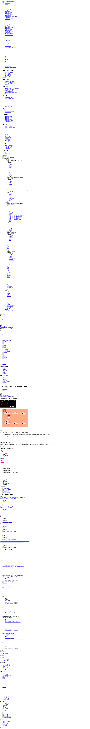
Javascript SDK (9, 75)
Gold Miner (2, 533)
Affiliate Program (5, 683)
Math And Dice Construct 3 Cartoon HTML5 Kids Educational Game (11, 542)
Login (6, 155)
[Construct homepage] (8, 1)
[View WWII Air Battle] (6, 515)
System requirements (12, 47)
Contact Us (6, 309)
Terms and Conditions (6, 381)
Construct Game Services (17, 190)
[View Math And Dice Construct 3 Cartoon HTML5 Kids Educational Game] (14, 541)
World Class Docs (11, 89)
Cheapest (4, 371)
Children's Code (5, 723)
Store (3, 122)
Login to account (10, 310)
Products (3, 2)
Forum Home (10, 97)
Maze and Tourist (5, 608)
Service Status (4, 725)
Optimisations (12, 56)
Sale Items (8, 153)
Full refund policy (3, 446)
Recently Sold (4, 372)
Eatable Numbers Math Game (7, 625)
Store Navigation (10, 327)
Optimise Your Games (17, 219)
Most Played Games (12, 104)
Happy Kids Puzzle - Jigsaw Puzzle (6, 507)
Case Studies (4, 669)
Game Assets (4, 694)
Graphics (9, 136)
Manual (9, 46)
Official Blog (11, 111)
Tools (8, 141)
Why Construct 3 (5, 673)
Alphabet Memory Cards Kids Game (8, 643)
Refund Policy (4, 380)
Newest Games (9, 103)
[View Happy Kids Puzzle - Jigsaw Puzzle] (9, 506)
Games (8, 135)
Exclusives (8, 148)
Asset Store (7, 271)
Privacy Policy (4, 722)
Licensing (4, 382)
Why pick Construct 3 (11, 81)
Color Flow (2, 524)
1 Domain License (5, 466)
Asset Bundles (10, 152)
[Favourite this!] (5, 396)
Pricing (3, 666)
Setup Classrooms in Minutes (14, 88)
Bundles (3, 363)
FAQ (8, 84)
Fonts (8, 134)
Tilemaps (8, 140)
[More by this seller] (1, 393)
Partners (3, 677)
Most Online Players (11, 105)
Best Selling (10, 146)
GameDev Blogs (5, 697)
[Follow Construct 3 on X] (7, 118)
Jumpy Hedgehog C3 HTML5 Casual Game (9, 576)
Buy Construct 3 (9, 126)
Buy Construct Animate (11, 127)
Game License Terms (5, 476)
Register (3, 155)
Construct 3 (14, 160)
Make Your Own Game (6, 665)
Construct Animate (15, 177)
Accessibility (4, 724)
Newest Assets (10, 145)
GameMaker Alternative (6, 664)
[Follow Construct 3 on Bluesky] (8, 119)
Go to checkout (2, 326)
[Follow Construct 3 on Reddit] (8, 116)
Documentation (5, 667)
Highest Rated (10, 147)
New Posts (9, 112)
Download (11, 72)
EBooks (8, 133)
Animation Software (5, 660)
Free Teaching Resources (6, 675)
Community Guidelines (6, 699)
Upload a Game (10, 106)
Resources (4, 41)
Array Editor (4, 583)
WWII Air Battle (3, 516)
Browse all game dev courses (12, 61)
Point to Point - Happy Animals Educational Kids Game (11, 561)
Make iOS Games (17, 218)
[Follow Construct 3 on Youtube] (8, 117)
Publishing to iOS (10, 55)
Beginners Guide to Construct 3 (19, 215)
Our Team (4, 688)
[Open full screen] (15, 427)
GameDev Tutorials (5, 696)
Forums (6, 281)
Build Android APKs (11, 54)
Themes (9, 139)
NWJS (10, 73)
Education (4, 77)
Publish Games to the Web (18, 216)
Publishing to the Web (13, 53)
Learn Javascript (5, 676)
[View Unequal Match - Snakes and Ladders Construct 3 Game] (12, 497)
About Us (4, 687)
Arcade (6, 290)
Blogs (6, 302)
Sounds (11, 137)
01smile (4, 394)
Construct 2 (11, 232)
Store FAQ (4, 379)
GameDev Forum (5, 695)
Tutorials (8, 68)
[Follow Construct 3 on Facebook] (9, 120)
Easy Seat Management (6, 674)
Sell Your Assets (5, 377)
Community (4, 93)
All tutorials (9, 57)
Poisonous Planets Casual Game (7, 617)
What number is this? (5, 634)
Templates (9, 138)
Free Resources (11, 82)
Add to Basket (2, 474)
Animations (10, 132)
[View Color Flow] (5, 523)
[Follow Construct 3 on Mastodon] (9, 121)
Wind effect (4, 597)
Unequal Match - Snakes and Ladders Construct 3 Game (9, 498)
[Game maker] (8, 157)
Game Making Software (6, 659)
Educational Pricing (10, 90)
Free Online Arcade (5, 698)
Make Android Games (17, 217)
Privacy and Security (11, 83)
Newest (3, 368)
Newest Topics (11, 98)
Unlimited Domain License (6, 470)
